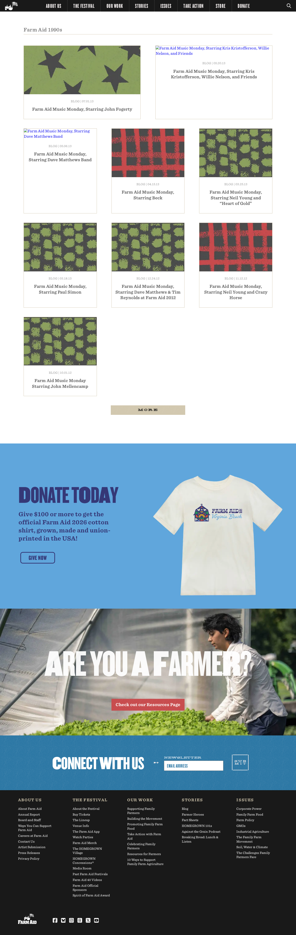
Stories (141, 5)
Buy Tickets (81, 814)
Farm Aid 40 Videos (87, 880)
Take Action (193, 5)
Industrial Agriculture (252, 831)
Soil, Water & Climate (252, 847)
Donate (244, 5)
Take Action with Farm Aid (144, 836)
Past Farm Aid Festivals (90, 874)
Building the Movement (144, 818)
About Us (53, 5)
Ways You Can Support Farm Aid (34, 828)
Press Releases (29, 853)
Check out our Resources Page (148, 704)
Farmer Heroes (193, 814)
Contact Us (26, 841)
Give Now (38, 558)
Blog (185, 809)
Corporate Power (249, 809)
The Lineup (81, 820)
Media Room (82, 868)
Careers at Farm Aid (33, 836)
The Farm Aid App (86, 831)
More (148, 410)
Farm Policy (245, 820)
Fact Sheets (190, 820)
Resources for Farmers (144, 854)
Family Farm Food (249, 814)
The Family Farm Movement (249, 839)
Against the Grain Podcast (201, 831)
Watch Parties (83, 837)
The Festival (83, 5)
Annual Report (29, 814)
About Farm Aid (30, 809)
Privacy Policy (28, 858)
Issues (166, 5)
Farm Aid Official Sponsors (85, 888)
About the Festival (86, 809)
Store (221, 5)
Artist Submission (32, 847)
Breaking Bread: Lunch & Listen (200, 839)
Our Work (115, 5)
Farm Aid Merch (85, 843)
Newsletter (182, 758)
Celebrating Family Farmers (141, 846)
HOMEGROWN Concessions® (84, 861)
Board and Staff (29, 820)
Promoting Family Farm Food (145, 826)
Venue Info (81, 826)
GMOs (241, 826)
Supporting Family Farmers (141, 811)
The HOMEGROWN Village (87, 851)
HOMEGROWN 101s (197, 826)
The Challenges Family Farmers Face (253, 855)
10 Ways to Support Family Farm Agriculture (145, 862)
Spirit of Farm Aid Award (91, 895)
